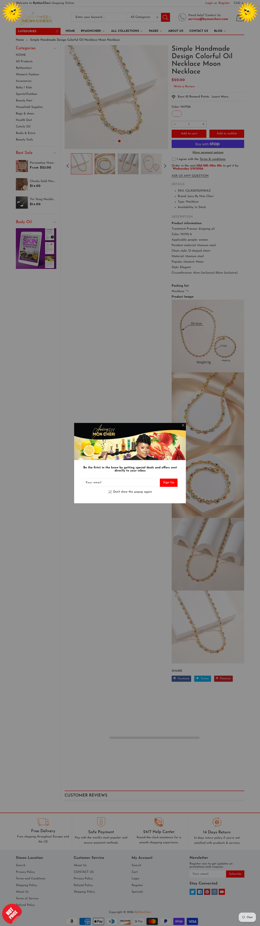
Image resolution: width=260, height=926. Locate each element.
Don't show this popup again (132, 492)
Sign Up (168, 482)
